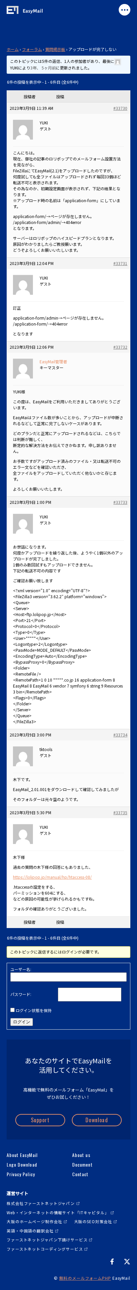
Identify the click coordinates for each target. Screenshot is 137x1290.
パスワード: (20, 994)
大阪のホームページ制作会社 (34, 1221)
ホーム (13, 49)
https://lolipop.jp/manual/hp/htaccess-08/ (52, 877)
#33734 (120, 734)
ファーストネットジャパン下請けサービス (47, 1239)
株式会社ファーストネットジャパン (41, 1203)
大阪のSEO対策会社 (93, 1221)
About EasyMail (22, 1155)
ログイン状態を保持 (34, 1010)
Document (82, 1164)
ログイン (21, 1021)
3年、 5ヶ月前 (43, 67)
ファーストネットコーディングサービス (45, 1249)
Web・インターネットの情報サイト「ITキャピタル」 (58, 1212)
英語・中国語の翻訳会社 (30, 1230)
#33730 (120, 108)
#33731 (120, 263)
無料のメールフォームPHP (85, 1278)
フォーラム (32, 49)
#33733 (120, 502)
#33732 (120, 347)
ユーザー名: (20, 969)
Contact (80, 1174)
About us (81, 1155)
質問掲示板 (55, 49)
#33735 (120, 812)
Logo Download (22, 1164)
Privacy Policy (21, 1174)
